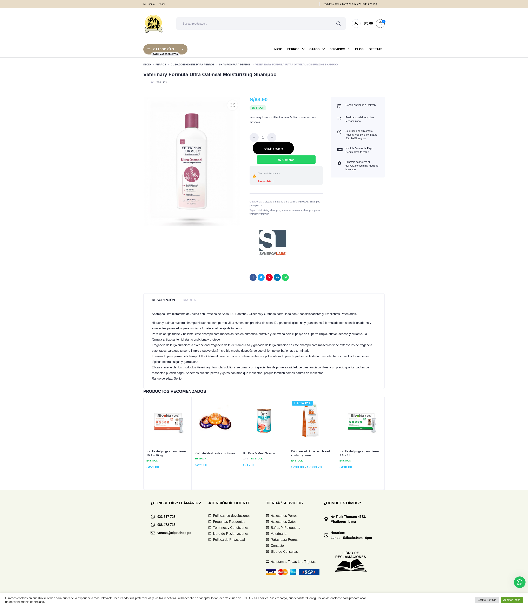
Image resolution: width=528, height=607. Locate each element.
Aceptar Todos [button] (511, 599)
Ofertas (375, 49)
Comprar (288, 159)
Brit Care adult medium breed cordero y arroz (310, 453)
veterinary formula (259, 213)
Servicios (337, 49)
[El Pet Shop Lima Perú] (153, 23)
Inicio (277, 49)
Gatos (314, 49)
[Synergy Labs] (273, 242)
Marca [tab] (189, 300)
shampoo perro (311, 210)
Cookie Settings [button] (487, 599)
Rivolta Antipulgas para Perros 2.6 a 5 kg (359, 453)
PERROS (161, 64)
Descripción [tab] (163, 300)
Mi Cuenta (149, 4)
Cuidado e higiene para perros (192, 64)
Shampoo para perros (235, 64)
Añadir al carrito (273, 148)
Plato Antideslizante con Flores (215, 453)
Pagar (161, 4)
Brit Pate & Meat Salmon (259, 453)
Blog (359, 49)
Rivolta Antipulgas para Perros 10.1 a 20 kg (166, 453)
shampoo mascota (292, 210)
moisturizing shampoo (268, 210)
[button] (232, 105)
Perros (293, 49)
